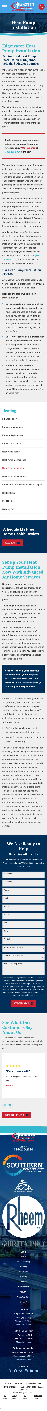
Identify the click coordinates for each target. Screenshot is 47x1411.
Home (23, 1256)
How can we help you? (13, 964)
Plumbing (23, 1276)
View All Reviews (14, 1115)
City (5, 923)
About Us (24, 1292)
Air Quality (23, 1271)
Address (7, 906)
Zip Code (7, 939)
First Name (8, 873)
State (6, 931)
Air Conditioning (23, 1261)
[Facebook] (15, 1370)
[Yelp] (10, 1370)
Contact (23, 1302)
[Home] (22, 6)
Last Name (8, 882)
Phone (6, 890)
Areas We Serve (23, 1297)
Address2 (7, 915)
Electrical (23, 1282)
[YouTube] (37, 1370)
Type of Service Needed (13, 955)
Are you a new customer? (14, 947)
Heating (23, 1266)
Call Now (10, 543)
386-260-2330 (23, 1149)
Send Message (21, 1003)
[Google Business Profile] (20, 1370)
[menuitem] (23, 419)
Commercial (23, 1287)
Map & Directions (23, 1325)
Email (6, 898)
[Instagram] (26, 1370)
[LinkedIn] (31, 1370)
